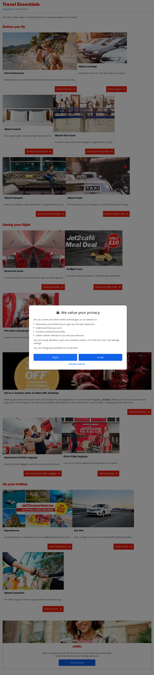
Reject (55, 357)
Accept (100, 357)
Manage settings (77, 363)
